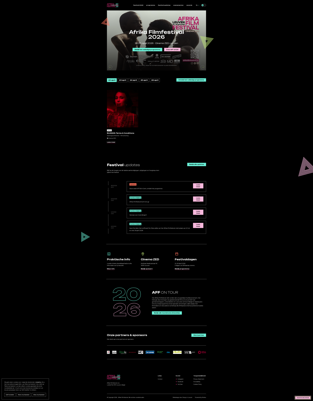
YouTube (180, 384)
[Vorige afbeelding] (110, 67)
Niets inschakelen (24, 395)
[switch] (203, 5)
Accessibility (196, 381)
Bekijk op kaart (147, 269)
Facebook (180, 381)
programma (150, 5)
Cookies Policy (197, 384)
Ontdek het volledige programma (191, 80)
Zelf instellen (10, 395)
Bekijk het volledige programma (147, 49)
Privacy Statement (198, 379)
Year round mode (303, 397)
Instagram (180, 379)
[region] (156, 40)
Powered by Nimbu (200, 397)
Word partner (198, 335)
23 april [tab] (122, 80)
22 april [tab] (111, 80)
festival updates (164, 5)
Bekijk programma (182, 269)
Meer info (111, 269)
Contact (160, 379)
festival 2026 (138, 5)
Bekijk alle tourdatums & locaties (167, 313)
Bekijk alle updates (196, 164)
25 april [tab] (144, 80)
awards (189, 5)
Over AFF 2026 (172, 49)
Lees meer (111, 142)
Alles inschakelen (39, 395)
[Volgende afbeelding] (203, 67)
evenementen (178, 5)
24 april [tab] (133, 80)
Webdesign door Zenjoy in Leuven (182, 397)
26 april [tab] (154, 80)
